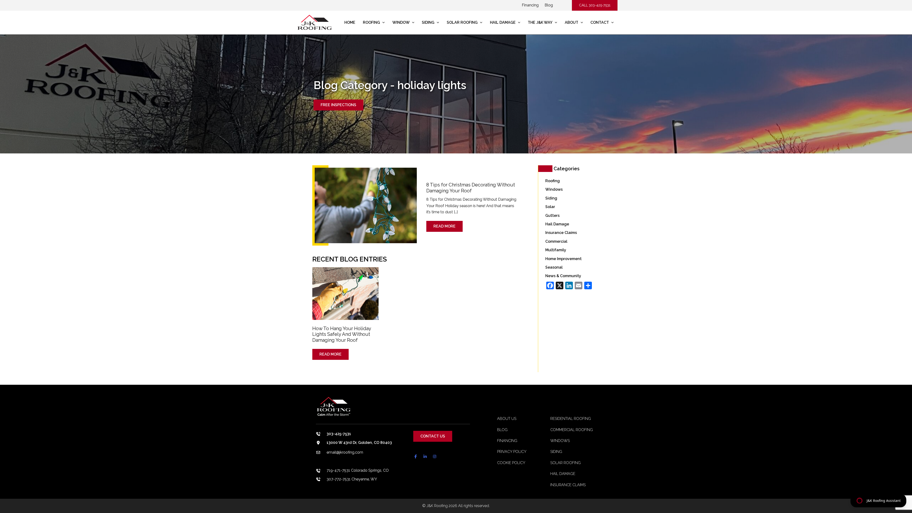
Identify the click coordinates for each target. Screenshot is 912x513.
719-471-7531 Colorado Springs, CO (358, 470)
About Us (506, 418)
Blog (549, 5)
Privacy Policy (512, 451)
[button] (595, 5)
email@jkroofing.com (345, 452)
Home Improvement (563, 258)
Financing (530, 5)
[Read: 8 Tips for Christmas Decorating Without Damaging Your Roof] (365, 205)
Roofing (552, 181)
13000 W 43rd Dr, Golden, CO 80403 (359, 442)
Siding (551, 198)
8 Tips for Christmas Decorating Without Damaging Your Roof (470, 188)
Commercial (556, 241)
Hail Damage (557, 224)
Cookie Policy (511, 463)
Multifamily (555, 250)
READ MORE (444, 224)
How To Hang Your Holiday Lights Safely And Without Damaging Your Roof (341, 334)
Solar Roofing (565, 463)
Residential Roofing (570, 418)
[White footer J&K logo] (393, 409)
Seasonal (554, 267)
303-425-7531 (339, 434)
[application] (382, 22)
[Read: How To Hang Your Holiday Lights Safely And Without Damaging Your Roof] (346, 290)
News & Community (563, 276)
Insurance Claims (561, 232)
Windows (554, 189)
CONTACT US (432, 436)
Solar (550, 206)
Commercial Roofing (571, 430)
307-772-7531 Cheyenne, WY (352, 479)
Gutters (552, 215)
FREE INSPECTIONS (338, 105)
